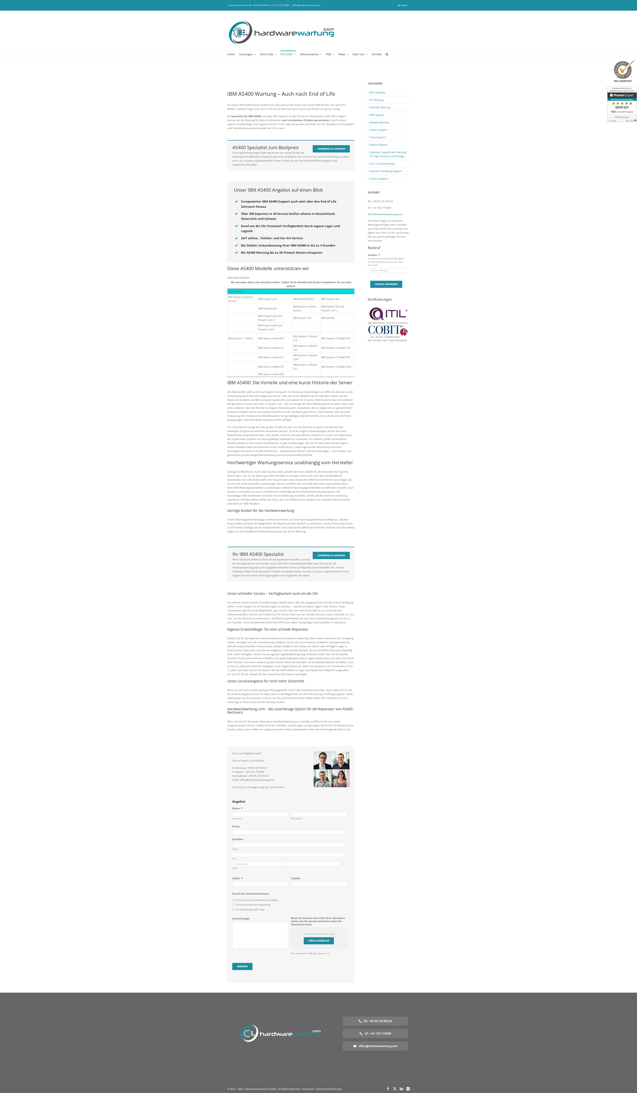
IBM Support (377, 114)
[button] (387, 54)
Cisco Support (378, 137)
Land (234, 868)
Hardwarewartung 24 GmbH (260, 1089)
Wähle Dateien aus (319, 940)
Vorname (237, 818)
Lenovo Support (379, 178)
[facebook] (388, 1089)
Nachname (296, 818)
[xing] (408, 1089)
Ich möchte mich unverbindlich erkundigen (257, 900)
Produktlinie (236, 291)
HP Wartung (377, 100)
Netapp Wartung (379, 122)
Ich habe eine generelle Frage (250, 909)
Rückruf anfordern (386, 284)
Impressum (308, 1089)
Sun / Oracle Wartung (382, 163)
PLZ (234, 858)
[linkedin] (401, 1089)
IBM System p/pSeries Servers (240, 299)
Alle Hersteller (378, 92)
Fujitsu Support (378, 129)
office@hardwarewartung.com (306, 5)
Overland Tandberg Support (386, 171)
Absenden (242, 966)
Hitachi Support (379, 144)
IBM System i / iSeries (240, 338)
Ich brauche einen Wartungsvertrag (253, 904)
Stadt (235, 849)
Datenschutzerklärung (329, 1089)
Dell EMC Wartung (380, 107)
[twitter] (394, 1089)
